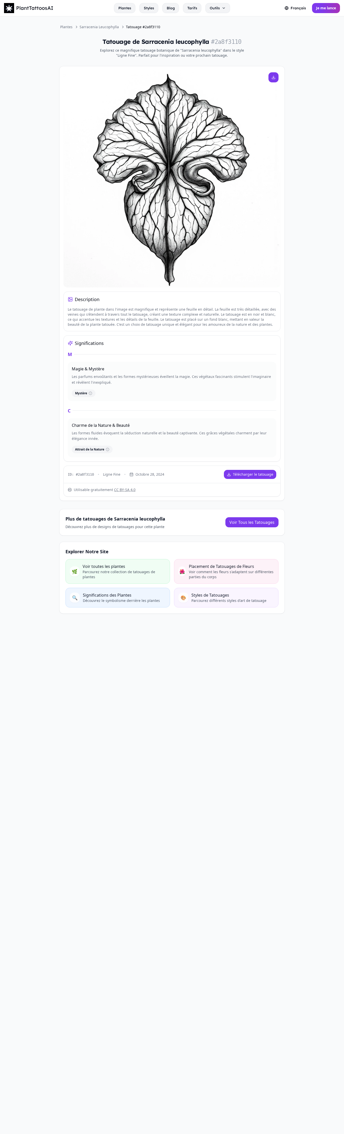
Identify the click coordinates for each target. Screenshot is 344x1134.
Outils (215, 8)
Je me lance (326, 8)
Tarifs (192, 8)
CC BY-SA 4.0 (124, 489)
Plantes (124, 8)
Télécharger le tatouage (253, 474)
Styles (149, 8)
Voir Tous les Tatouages (251, 522)
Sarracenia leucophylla (99, 26)
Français (298, 8)
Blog (171, 8)
